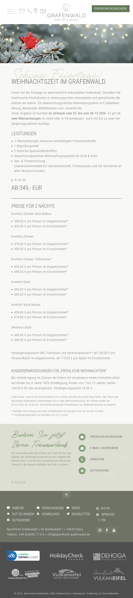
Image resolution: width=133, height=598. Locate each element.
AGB (52, 593)
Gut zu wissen (23, 514)
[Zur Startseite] (66, 12)
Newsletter (81, 514)
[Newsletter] (68, 514)
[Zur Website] (66, 557)
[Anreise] (9, 508)
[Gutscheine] (9, 520)
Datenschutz (64, 593)
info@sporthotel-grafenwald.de (69, 534)
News (76, 508)
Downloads (51, 514)
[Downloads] (39, 514)
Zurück (20, 482)
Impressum (79, 593)
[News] (68, 508)
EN (103, 520)
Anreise (18, 508)
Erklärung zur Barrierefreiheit (103, 593)
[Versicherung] (39, 508)
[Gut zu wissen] (9, 514)
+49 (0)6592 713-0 (31, 534)
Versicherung (53, 508)
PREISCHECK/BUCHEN (111, 8)
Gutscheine (21, 520)
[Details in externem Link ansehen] (23, 556)
